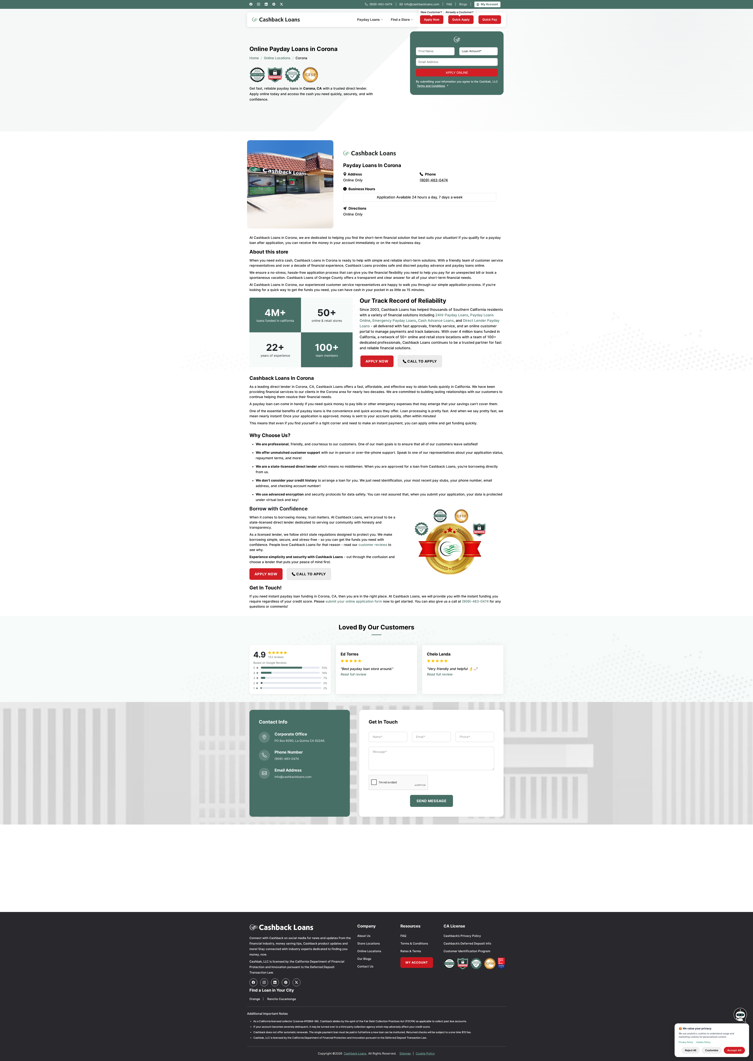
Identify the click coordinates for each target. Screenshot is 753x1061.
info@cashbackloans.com (423, 4)
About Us (363, 935)
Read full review (353, 674)
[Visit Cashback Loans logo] (300, 927)
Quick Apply (461, 19)
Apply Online (457, 73)
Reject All (690, 1050)
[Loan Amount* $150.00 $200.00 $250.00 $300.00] (478, 51)
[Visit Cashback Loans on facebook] (253, 982)
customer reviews (372, 545)
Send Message (432, 801)
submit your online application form (354, 601)
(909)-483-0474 (383, 4)
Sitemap (405, 1053)
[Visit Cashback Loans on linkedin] (275, 982)
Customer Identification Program (467, 951)
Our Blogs (364, 958)
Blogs (465, 4)
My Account (489, 4)
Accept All (734, 1050)
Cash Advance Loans (436, 320)
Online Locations (277, 58)
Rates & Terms (410, 951)
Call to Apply (422, 361)
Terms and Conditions (431, 85)
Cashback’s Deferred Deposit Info (467, 943)
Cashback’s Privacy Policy (462, 935)
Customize (711, 1050)
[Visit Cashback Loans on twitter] (296, 982)
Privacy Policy (686, 1042)
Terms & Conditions (414, 943)
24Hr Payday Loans (451, 315)
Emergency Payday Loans (394, 320)
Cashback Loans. (355, 1053)
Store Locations (368, 943)
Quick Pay (489, 19)
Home (254, 58)
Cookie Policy (425, 1053)
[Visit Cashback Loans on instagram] (264, 982)
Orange (254, 998)
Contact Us (365, 966)
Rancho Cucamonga (281, 998)
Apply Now (431, 19)
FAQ (451, 4)
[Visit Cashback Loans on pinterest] (286, 982)
